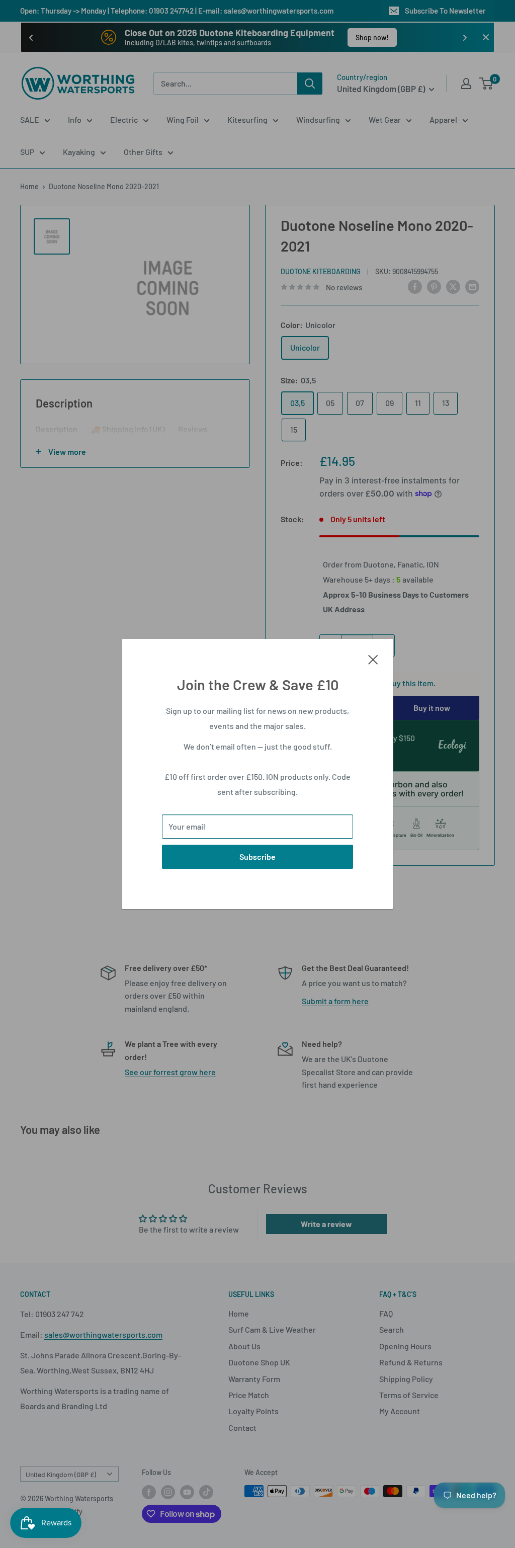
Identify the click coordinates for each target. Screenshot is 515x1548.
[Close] (373, 658)
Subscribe (257, 856)
